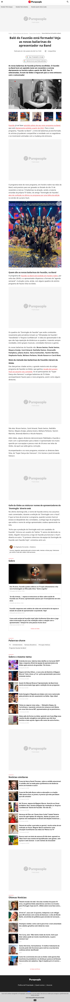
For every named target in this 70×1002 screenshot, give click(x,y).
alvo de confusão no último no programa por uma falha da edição (34, 195)
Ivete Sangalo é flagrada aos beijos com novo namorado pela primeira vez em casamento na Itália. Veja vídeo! (39, 695)
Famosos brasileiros (30, 645)
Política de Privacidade (25, 985)
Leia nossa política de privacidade (35, 997)
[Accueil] (35, 1)
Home (10, 33)
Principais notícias (44, 645)
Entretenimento (17, 645)
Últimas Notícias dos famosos (20, 33)
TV (10, 645)
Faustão (12, 125)
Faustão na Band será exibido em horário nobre (39, 276)
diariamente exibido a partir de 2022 (30, 128)
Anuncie (49, 985)
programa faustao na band (17, 648)
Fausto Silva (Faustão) (34, 33)
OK (35, 1000)
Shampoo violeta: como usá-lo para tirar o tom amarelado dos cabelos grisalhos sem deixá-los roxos (40, 925)
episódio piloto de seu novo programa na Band (42, 125)
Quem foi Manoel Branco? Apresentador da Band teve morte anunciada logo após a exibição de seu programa (39, 684)
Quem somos (40, 985)
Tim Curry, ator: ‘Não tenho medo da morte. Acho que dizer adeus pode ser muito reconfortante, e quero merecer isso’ (38, 937)
